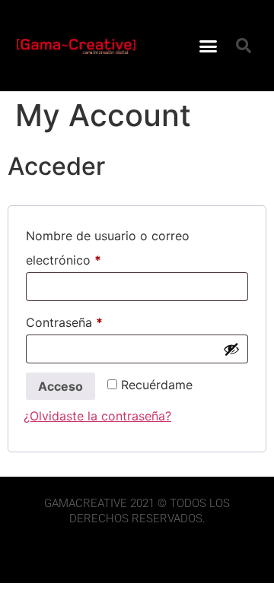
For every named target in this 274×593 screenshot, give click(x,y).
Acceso (60, 386)
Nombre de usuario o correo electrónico (108, 246)
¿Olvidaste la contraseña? (97, 415)
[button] (208, 45)
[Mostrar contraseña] (231, 349)
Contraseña (96, 320)
